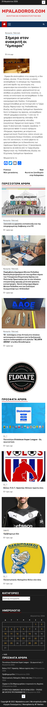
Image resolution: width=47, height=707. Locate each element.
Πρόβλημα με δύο (11, 534)
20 (23, 638)
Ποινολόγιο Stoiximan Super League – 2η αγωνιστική (21, 662)
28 (30, 643)
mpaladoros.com (23, 11)
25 (11, 643)
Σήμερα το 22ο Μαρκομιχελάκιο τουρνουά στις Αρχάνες (22, 684)
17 (5, 638)
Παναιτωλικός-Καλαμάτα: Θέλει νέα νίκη (22, 580)
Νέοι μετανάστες (11, 171)
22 (36, 638)
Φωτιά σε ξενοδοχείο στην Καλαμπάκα (34, 172)
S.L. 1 (5, 436)
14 (30, 634)
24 (5, 643)
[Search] (43, 24)
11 (11, 634)
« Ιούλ (4, 654)
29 (36, 643)
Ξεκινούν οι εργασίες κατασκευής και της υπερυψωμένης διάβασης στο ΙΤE (22, 225)
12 (17, 634)
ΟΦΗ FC (6, 530)
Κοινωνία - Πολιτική (12, 33)
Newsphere (27, 704)
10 (5, 634)
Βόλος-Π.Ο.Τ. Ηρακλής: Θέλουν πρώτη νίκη (23, 488)
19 (17, 638)
